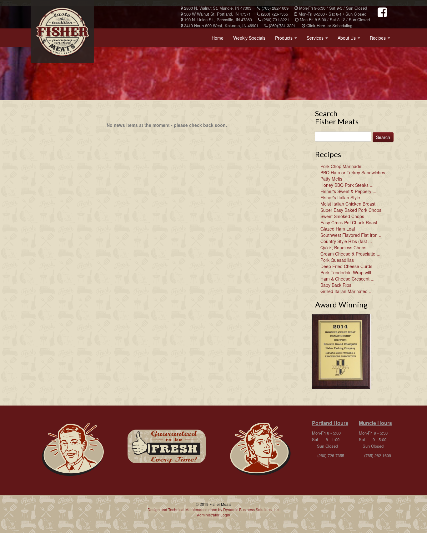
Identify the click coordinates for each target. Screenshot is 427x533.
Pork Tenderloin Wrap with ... (349, 272)
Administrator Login (213, 514)
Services (318, 40)
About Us (350, 40)
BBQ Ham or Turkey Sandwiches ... (355, 172)
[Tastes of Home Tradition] (73, 449)
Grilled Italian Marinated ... (346, 291)
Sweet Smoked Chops (342, 216)
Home (218, 38)
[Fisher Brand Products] (166, 446)
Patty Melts (331, 179)
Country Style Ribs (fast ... (346, 241)
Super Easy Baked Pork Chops (350, 210)
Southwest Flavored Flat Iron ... (351, 235)
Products (287, 40)
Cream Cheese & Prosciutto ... (350, 254)
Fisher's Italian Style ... (342, 197)
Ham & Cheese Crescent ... (347, 279)
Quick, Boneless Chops (343, 247)
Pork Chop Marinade (340, 166)
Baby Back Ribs (335, 285)
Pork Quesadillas (337, 260)
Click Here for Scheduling (328, 25)
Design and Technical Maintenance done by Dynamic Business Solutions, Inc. (213, 509)
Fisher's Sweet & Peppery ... (348, 191)
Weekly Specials (249, 38)
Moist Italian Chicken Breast (347, 204)
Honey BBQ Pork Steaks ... (347, 185)
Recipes (381, 40)
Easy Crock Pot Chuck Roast (348, 222)
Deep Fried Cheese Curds (346, 266)
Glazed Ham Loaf (337, 229)
